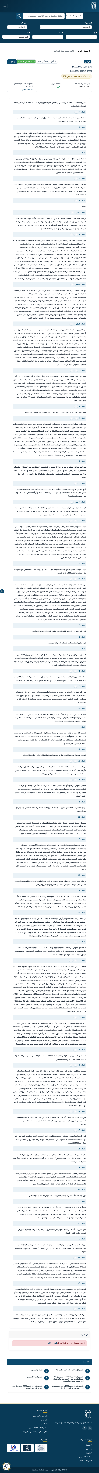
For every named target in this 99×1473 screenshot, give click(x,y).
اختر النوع (23, 23)
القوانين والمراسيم (40, 1416)
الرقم (95, 33)
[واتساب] (84, 1428)
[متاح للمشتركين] (76, 112)
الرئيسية (87, 51)
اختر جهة (88, 23)
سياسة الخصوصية (85, 1457)
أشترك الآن (52, 1343)
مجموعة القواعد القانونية (37, 1428)
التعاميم (44, 1424)
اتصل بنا (89, 1453)
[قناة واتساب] (90, 1428)
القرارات (44, 1420)
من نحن (89, 1449)
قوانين (79, 51)
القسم (27, 33)
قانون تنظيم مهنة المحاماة (64, 51)
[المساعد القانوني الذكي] (6, 1466)
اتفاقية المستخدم (85, 1461)
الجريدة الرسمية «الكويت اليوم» (35, 1431)
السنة (61, 33)
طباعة (11, 62)
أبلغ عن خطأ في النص (45, 61)
